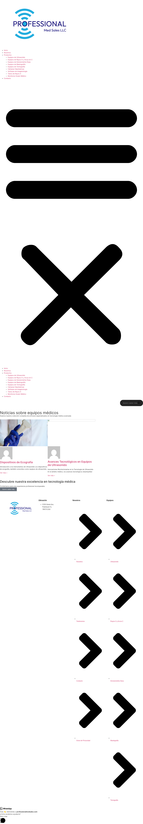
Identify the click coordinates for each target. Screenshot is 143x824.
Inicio (6, 50)
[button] (71, 223)
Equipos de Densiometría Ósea (19, 62)
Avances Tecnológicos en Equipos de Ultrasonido (70, 463)
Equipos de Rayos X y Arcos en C (20, 60)
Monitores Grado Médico (17, 76)
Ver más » (3, 473)
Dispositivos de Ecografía (16, 462)
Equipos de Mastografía (16, 64)
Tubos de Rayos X (14, 74)
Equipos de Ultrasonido (16, 57)
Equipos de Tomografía (16, 67)
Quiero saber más (8, 489)
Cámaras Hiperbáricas (16, 69)
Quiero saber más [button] (130, 403)
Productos (7, 55)
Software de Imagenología (17, 71)
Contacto (7, 78)
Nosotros (7, 53)
